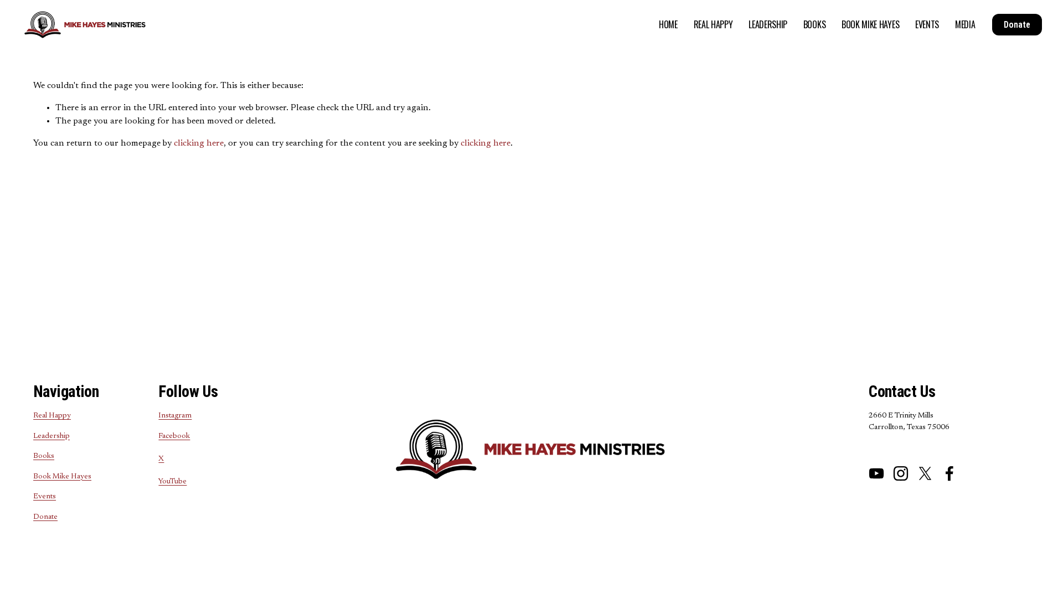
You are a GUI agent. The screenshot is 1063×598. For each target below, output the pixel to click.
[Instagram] (901, 473)
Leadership (768, 24)
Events (927, 24)
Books (814, 24)
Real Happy (713, 24)
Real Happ (50, 416)
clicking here (199, 143)
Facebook (174, 436)
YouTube (172, 482)
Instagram (175, 416)
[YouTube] (876, 473)
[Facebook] (949, 473)
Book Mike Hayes (870, 24)
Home (668, 24)
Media (965, 24)
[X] (925, 473)
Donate (1017, 24)
